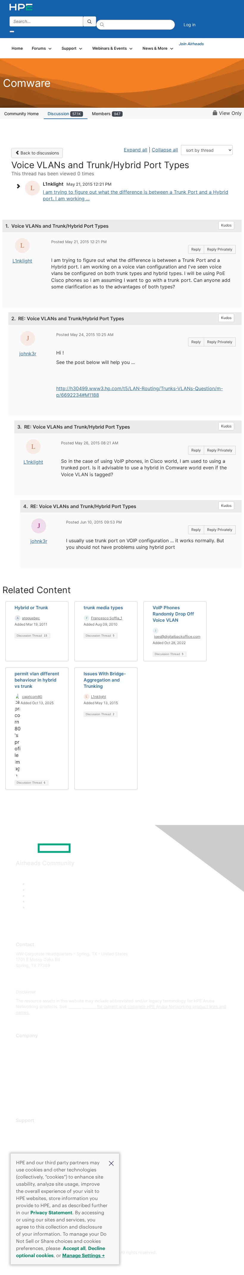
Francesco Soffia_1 (106, 618)
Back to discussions (39, 152)
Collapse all (165, 150)
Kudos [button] (226, 225)
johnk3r (27, 354)
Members (106, 113)
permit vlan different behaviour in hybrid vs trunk (37, 680)
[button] (111, 1163)
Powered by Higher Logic (122, 1263)
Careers (23, 1053)
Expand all (135, 150)
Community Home (21, 113)
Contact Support (32, 1138)
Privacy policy (29, 1079)
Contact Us (26, 1062)
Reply (196, 249)
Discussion (64, 113)
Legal (21, 1097)
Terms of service (32, 1088)
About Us (25, 1044)
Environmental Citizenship (41, 1071)
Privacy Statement (51, 1212)
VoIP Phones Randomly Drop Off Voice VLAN (173, 614)
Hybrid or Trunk (31, 607)
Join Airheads (191, 43)
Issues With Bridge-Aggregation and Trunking (105, 680)
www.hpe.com (82, 1006)
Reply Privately (219, 249)
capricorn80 (32, 696)
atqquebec (31, 618)
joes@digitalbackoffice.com (177, 636)
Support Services (32, 1129)
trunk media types (103, 607)
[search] (89, 21)
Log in (189, 24)
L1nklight (22, 261)
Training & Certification (38, 1147)
